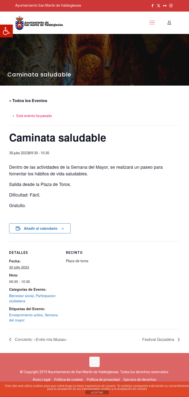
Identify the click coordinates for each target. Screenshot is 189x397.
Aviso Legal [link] (41, 380)
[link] (6, 31)
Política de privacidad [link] (103, 380)
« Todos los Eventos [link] (28, 100)
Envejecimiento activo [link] (26, 314)
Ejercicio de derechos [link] (140, 380)
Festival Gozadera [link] (158, 339)
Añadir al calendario (41, 228)
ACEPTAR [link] (97, 392)
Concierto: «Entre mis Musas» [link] (40, 339)
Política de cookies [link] (68, 380)
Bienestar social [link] (21, 295)
